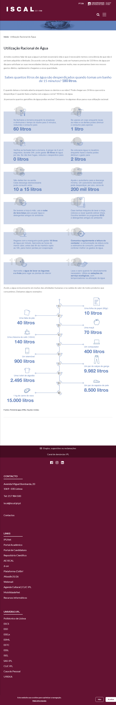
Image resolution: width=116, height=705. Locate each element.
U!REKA (8, 676)
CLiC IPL (8, 666)
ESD (6, 628)
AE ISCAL (9, 560)
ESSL (6, 650)
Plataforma (13, 571)
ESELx (7, 634)
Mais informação (39, 701)
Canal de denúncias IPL (58, 454)
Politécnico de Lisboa (15, 618)
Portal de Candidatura (15, 550)
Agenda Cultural (12, 587)
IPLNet (7, 539)
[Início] (24, 9)
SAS (6, 660)
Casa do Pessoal (12, 671)
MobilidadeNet (12, 592)
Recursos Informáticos (15, 597)
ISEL (6, 655)
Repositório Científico (15, 555)
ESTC (6, 644)
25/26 (11, 576)
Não (99, 699)
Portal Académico (13, 544)
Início (6, 36)
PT (80, 4)
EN (82, 4)
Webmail (8, 581)
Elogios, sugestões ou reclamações (59, 448)
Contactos (9, 515)
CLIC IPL (26, 587)
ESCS (6, 623)
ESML (7, 639)
